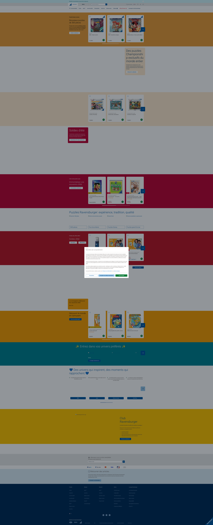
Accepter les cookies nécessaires (106, 275)
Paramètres (91, 275)
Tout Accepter (121, 275)
